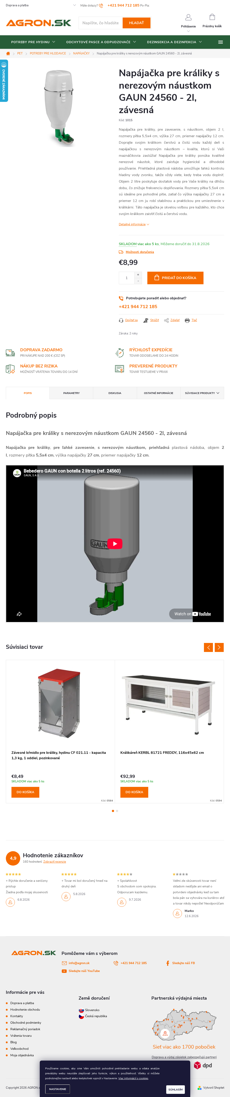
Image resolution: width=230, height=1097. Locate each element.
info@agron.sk (79, 963)
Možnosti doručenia (140, 252)
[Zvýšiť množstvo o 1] (138, 275)
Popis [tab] (28, 393)
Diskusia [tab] (114, 393)
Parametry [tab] (71, 393)
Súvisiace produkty (200, 393)
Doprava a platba (17, 5)
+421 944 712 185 (138, 307)
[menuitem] (33, 42)
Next (219, 647)
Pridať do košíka (179, 277)
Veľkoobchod (19, 1049)
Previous (208, 647)
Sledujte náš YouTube (84, 971)
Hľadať (136, 22)
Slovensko (92, 1010)
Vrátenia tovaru (21, 1036)
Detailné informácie (132, 224)
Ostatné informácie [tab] (158, 393)
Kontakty (16, 1016)
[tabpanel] (60, 731)
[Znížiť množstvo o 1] (138, 281)
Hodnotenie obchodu (25, 1009)
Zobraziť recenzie (54, 862)
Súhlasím (175, 1089)
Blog (13, 1042)
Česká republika (96, 1016)
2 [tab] (117, 811)
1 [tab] (113, 811)
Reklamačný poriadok (25, 1029)
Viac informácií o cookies (133, 1078)
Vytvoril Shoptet (213, 1088)
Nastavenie (57, 1089)
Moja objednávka (22, 1055)
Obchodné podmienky (25, 1023)
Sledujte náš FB (183, 963)
